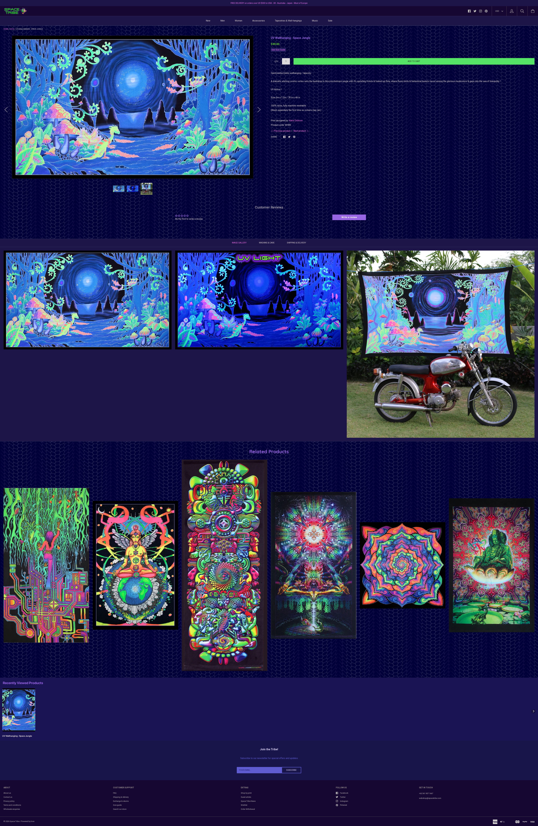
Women (238, 20)
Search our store (119, 809)
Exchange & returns (121, 801)
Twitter (342, 797)
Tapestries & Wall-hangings (288, 20)
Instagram (344, 801)
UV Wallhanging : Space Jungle (17, 736)
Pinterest (343, 805)
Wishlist (244, 805)
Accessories (258, 20)
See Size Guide (278, 50)
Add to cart (414, 61)
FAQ (114, 793)
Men (222, 20)
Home (6, 29)
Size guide (117, 805)
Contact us (8, 797)
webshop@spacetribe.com (430, 798)
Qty (276, 61)
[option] (132, 107)
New (208, 20)
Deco (12, 29)
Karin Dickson (296, 120)
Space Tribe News (248, 801)
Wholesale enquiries (12, 809)
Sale (330, 20)
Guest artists (246, 797)
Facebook (344, 793)
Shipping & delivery (121, 797)
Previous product (282, 131)
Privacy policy (9, 801)
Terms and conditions (12, 805)
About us (7, 793)
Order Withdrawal (248, 809)
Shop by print (246, 793)
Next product (300, 131)
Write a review (349, 217)
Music (315, 20)
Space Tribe (14, 821)
